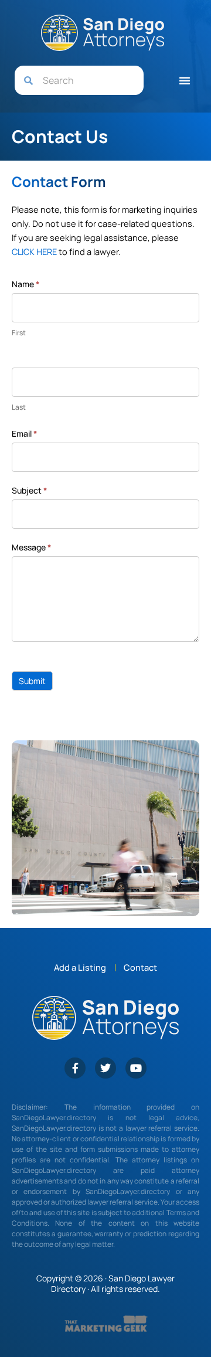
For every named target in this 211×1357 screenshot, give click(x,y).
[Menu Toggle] (184, 80)
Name (26, 284)
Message (32, 547)
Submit (32, 680)
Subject (29, 490)
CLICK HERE (34, 251)
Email (25, 433)
